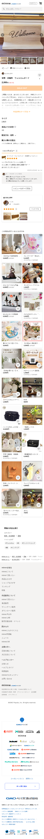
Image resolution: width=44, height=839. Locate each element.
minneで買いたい (8, 575)
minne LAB (6, 618)
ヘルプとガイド (8, 667)
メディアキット (12, 694)
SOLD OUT (22, 88)
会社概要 (33, 692)
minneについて (7, 571)
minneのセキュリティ (10, 675)
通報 (28, 68)
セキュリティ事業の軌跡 (8, 824)
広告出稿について (8, 651)
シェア (6, 68)
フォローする (35, 209)
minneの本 (6, 642)
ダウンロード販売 (8, 611)
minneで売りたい (8, 599)
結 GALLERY (9, 73)
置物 (19, 536)
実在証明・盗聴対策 (7, 816)
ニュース (5, 638)
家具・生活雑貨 (9, 536)
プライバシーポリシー (23, 692)
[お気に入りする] (39, 75)
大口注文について (8, 654)
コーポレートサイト (17, 778)
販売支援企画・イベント (11, 621)
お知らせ (5, 664)
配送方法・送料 (8, 135)
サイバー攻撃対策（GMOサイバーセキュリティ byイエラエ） (19, 819)
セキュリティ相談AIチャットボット (11, 814)
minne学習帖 (7, 634)
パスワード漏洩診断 (7, 811)
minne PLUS (6, 614)
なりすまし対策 (30, 822)
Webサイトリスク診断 (21, 811)
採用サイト (29, 778)
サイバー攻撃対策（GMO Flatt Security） (13, 822)
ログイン (33, 3)
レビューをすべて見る (22, 188)
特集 (3, 590)
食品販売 (5, 603)
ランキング (6, 586)
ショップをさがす (8, 583)
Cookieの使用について (25, 689)
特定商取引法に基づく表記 (9, 689)
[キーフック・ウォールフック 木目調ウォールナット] (20, 158)
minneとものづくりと (10, 630)
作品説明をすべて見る (20, 111)
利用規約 (5, 671)
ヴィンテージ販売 (8, 607)
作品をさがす (7, 579)
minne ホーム (6, 556)
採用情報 (4, 694)
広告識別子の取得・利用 (9, 692)
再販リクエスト (17, 68)
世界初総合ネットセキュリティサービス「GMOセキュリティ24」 (20, 809)
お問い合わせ (7, 679)
